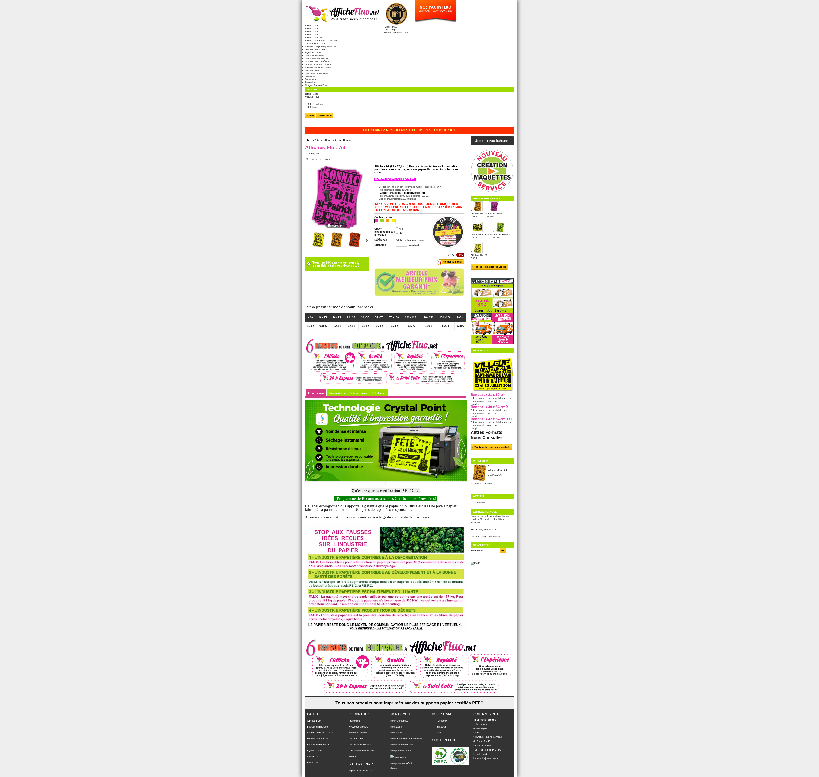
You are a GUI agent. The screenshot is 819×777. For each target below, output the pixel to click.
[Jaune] (393, 220)
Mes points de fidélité (401, 763)
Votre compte (390, 29)
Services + (310, 79)
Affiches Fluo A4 (313, 25)
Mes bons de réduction (402, 744)
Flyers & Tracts (313, 52)
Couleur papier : (384, 217)
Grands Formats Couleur (318, 64)
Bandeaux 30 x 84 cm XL (491, 407)
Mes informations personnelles (406, 738)
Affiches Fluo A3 (313, 28)
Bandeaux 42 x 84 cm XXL (492, 419)
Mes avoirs (396, 726)
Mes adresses (397, 732)
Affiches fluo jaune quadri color (321, 46)
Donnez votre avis (320, 159)
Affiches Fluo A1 (313, 34)
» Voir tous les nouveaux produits (491, 447)
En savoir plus (316, 393)
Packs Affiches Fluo (315, 43)
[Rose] (376, 220)
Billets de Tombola (314, 55)
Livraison (480, 502)
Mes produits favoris (400, 750)
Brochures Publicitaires (317, 73)
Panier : (391, 26)
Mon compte (400, 714)
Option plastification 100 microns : (384, 231)
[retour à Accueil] (308, 140)
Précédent (307, 240)
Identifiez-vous (402, 32)
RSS (439, 732)
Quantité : (380, 245)
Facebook (442, 720)
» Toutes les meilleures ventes (489, 267)
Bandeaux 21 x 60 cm (482, 236)
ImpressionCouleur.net (360, 770)
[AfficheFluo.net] (342, 14)
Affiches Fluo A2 (313, 31)
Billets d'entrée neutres (316, 58)
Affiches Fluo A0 (313, 37)
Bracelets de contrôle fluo (318, 61)
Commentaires (337, 393)
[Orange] (387, 220)
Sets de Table (312, 70)
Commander (325, 115)
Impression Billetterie (317, 726)
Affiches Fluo (322, 140)
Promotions (311, 82)
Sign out (394, 768)
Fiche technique (359, 393)
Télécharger (378, 393)
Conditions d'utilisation (360, 744)
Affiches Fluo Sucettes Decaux (321, 40)
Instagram (442, 726)
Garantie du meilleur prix (361, 750)
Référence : (381, 239)
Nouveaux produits (358, 726)
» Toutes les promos (481, 483)
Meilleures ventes (486, 198)
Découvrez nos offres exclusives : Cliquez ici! (409, 130)
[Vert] (382, 220)
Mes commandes (399, 720)
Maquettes (310, 76)
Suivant (367, 240)
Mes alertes (400, 757)
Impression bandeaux (316, 49)
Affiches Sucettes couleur (318, 67)
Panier (312, 89)
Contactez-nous (357, 738)
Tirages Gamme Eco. (316, 85)
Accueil (479, 496)
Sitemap (353, 756)
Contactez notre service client (486, 536)
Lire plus (475, 404)
